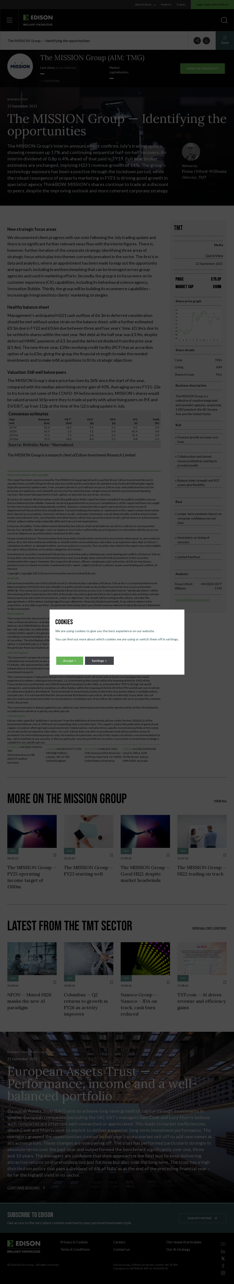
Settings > (99, 661)
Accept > (69, 661)
